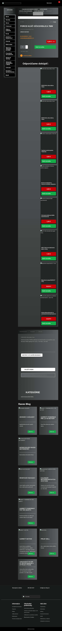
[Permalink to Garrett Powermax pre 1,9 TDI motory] (48, 409)
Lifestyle (8, 67)
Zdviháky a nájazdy (27, 417)
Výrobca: (51, 21)
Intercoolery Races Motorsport (27, 448)
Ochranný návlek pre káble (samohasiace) (47, 216)
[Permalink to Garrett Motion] (27, 530)
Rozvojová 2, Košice (17, 587)
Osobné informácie (44, 613)
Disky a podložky (8, 30)
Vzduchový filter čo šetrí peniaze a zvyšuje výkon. (26, 563)
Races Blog (24, 404)
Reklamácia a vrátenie (45, 618)
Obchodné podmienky (29, 608)
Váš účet (49, 3)
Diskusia (40, 331)
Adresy (41, 611)
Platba (13, 611)
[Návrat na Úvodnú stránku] (19, 9)
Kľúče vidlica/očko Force (27, 396)
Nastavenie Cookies (29, 617)
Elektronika (9, 44)
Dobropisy (42, 609)
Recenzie (32, 331)
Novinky (8, 20)
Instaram (31, 592)
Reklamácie (14, 616)
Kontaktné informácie (16, 606)
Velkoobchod (15, 613)
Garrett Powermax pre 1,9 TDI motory (48, 417)
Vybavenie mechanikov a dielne (9, 63)
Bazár (7, 75)
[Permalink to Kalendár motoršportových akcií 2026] (48, 470)
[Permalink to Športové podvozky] (27, 469)
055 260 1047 (31, 587)
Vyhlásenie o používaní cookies (31, 614)
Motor (7, 23)
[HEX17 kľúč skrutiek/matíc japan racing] (49, 238)
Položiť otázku (28, 369)
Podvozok (8, 26)
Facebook (28, 592)
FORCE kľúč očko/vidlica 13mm (47, 86)
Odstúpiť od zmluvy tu (45, 621)
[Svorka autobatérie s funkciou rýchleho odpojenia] (49, 173)
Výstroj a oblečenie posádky (8, 49)
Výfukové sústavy (8, 58)
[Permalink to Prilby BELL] (48, 530)
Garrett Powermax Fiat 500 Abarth (27, 509)
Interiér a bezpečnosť (9, 37)
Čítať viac (31, 431)
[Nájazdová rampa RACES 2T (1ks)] (49, 271)
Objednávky (42, 606)
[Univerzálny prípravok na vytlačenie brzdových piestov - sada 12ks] (49, 303)
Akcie (7, 16)
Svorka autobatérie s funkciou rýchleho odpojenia (48, 183)
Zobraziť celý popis (24, 31)
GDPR (41, 616)
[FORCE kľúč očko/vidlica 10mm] (49, 108)
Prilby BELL (45, 539)
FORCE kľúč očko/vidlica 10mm (47, 118)
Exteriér (8, 41)
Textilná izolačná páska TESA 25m (47, 151)
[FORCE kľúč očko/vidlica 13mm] (49, 76)
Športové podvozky (27, 478)
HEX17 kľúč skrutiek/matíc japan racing (48, 248)
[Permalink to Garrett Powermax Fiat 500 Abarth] (27, 500)
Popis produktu (23, 331)
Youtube (34, 592)
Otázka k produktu (27, 55)
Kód (21, 51)
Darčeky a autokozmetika (10, 71)
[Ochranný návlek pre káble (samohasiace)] (49, 206)
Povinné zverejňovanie (17, 618)
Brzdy (7, 33)
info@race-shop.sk (44, 587)
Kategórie (10, 10)
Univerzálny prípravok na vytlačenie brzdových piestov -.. (48, 314)
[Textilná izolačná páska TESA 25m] (49, 141)
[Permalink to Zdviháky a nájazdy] (27, 408)
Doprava (14, 609)
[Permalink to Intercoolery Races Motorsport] (27, 439)
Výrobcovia (9, 12)
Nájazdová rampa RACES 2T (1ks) (48, 281)
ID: (20, 21)
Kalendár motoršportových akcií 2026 (48, 479)
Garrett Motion (26, 539)
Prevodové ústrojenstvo (9, 54)
